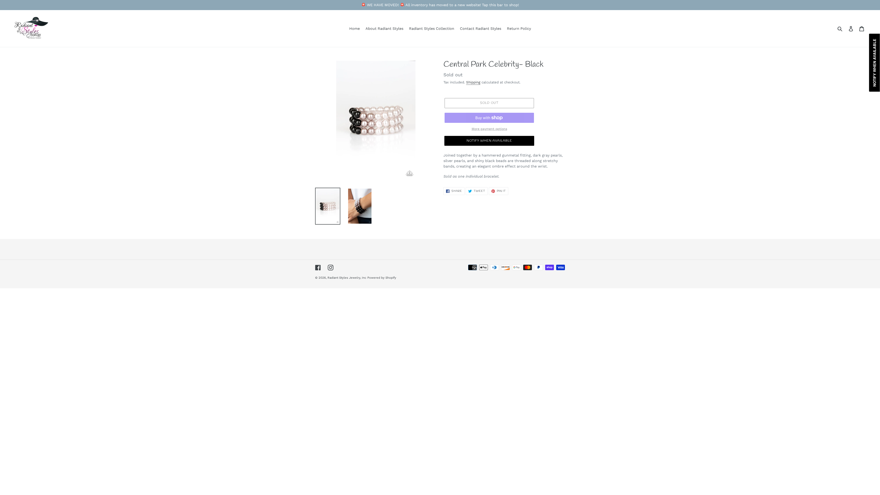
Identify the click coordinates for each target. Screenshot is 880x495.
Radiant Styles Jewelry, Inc (346, 277)
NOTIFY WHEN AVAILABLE (489, 141)
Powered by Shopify (381, 277)
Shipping (473, 82)
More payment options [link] (489, 129)
